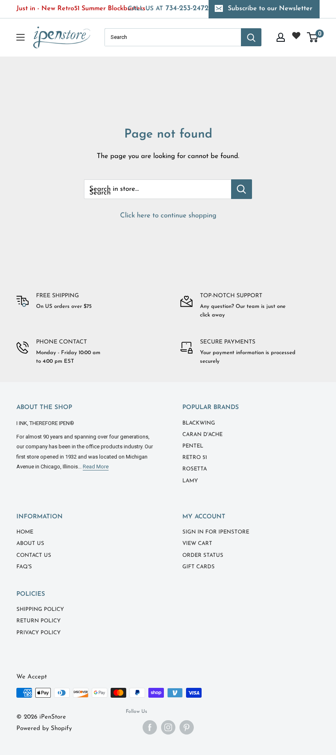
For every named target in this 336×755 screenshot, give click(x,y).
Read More (96, 466)
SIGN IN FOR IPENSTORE (215, 532)
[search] (172, 37)
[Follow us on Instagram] (168, 727)
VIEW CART (197, 543)
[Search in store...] (241, 189)
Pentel (192, 446)
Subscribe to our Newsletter (270, 8)
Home (24, 532)
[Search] (251, 37)
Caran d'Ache (202, 434)
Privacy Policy (38, 632)
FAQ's (24, 567)
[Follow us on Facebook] (150, 727)
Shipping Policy (40, 609)
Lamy (190, 481)
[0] (313, 37)
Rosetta (194, 469)
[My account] (281, 37)
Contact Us (33, 555)
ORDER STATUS (202, 555)
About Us (30, 543)
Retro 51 (194, 457)
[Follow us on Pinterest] (186, 727)
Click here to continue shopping (168, 215)
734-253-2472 (168, 8)
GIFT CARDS (198, 567)
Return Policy (38, 621)
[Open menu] (20, 37)
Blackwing (198, 423)
